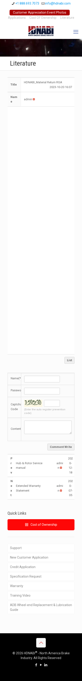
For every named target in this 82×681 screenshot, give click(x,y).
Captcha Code (16, 407)
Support (16, 548)
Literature (67, 17)
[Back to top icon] (41, 643)
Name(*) (16, 378)
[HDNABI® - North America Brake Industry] (41, 30)
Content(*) (17, 428)
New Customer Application (29, 557)
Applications (17, 17)
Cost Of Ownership (42, 17)
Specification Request (25, 576)
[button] (28, 99)
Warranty (16, 586)
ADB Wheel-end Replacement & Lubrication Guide (41, 607)
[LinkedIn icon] (46, 665)
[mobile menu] (76, 32)
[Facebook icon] (36, 665)
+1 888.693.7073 (27, 3)
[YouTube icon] (41, 665)
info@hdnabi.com (58, 3)
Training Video (20, 595)
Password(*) (19, 390)
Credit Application (23, 567)
